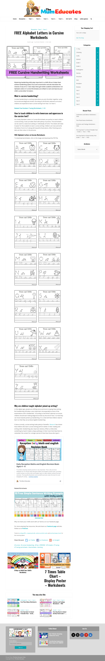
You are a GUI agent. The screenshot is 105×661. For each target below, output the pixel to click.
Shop (75, 19)
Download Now (39, 518)
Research (52, 424)
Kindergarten (24, 600)
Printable (50, 545)
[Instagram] (73, 635)
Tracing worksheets (21, 547)
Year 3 (45, 19)
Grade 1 (55, 610)
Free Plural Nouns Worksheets (29, 602)
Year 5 (60, 19)
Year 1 (30, 19)
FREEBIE (42, 545)
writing (40, 547)
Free (37, 545)
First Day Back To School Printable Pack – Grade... (27, 612)
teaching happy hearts (55, 533)
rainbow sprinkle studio (41, 533)
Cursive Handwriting (28, 545)
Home (15, 19)
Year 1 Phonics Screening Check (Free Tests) (55, 634)
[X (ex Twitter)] (78, 635)
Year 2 (38, 19)
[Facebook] (82, 635)
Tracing (56, 545)
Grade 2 (23, 610)
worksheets (33, 547)
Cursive (17, 545)
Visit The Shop (80, 38)
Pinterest (25, 528)
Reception (22, 19)
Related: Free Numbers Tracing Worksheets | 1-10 (29, 108)
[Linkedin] (90, 635)
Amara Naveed (40, 42)
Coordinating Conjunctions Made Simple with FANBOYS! (56, 642)
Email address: (13, 641)
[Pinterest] (86, 635)
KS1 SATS (69, 19)
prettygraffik (23, 533)
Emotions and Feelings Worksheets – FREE (59, 602)
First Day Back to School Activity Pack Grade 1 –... (59, 612)
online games (84, 19)
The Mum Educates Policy (19, 657)
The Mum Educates (19, 659)
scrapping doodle (30, 533)
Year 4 (53, 19)
